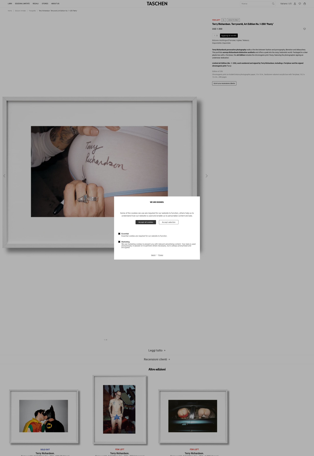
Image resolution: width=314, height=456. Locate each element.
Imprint (153, 255)
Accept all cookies (145, 222)
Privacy (160, 255)
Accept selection (168, 222)
